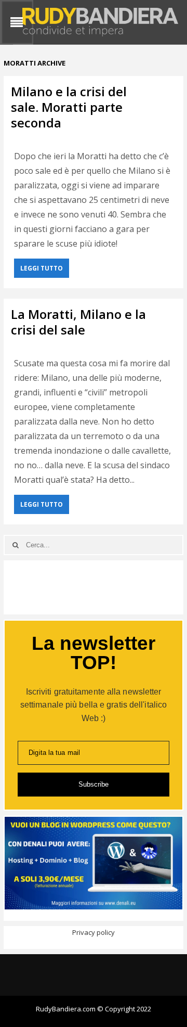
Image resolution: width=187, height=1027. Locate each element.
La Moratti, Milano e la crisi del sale (78, 321)
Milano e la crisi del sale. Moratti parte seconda (69, 107)
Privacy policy (93, 932)
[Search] (15, 545)
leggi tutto (41, 268)
